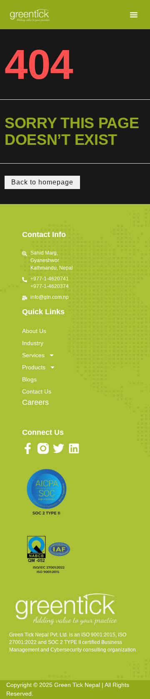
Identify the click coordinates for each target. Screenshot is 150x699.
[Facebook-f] (27, 448)
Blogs (29, 379)
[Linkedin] (74, 448)
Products (33, 367)
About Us (34, 331)
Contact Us (36, 391)
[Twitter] (58, 448)
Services (33, 355)
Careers (35, 402)
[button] (134, 14)
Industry (32, 343)
